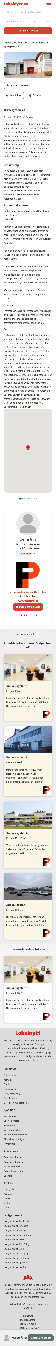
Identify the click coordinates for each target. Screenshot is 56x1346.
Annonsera (11, 1151)
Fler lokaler (27, 553)
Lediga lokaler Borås (14, 1239)
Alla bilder (15, 95)
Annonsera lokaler (13, 1157)
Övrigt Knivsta (39, 42)
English (7, 1084)
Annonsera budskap (14, 1162)
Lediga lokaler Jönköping (16, 1244)
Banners (8, 1175)
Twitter (39, 1304)
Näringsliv (9, 1189)
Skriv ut (36, 95)
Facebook (28, 1308)
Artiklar (8, 1183)
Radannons (9, 1125)
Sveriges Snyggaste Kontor (17, 1102)
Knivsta (26, 42)
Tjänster (9, 1110)
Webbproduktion (12, 1130)
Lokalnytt (10, 1068)
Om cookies (10, 1089)
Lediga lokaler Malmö (15, 1230)
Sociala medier (11, 1098)
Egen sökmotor (11, 1120)
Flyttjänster (9, 1143)
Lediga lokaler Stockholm (16, 1221)
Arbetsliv (8, 1194)
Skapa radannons (13, 1166)
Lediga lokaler (13, 42)
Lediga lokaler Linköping (16, 1253)
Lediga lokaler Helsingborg (17, 1235)
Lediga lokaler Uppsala (15, 1262)
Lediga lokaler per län (15, 1267)
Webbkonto (10, 1116)
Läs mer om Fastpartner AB (23, 592)
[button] (49, 54)
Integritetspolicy (12, 1093)
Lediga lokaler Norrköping (17, 1258)
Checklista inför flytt (14, 1139)
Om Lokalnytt (10, 1075)
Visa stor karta (29, 498)
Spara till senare (18, 85)
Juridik (7, 1198)
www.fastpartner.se (28, 600)
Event (6, 1207)
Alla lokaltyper (14, 21)
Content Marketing (13, 1171)
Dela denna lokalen (29, 606)
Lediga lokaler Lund (14, 1248)
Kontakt (8, 1079)
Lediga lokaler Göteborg (16, 1225)
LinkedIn (30, 1304)
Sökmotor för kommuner (16, 1134)
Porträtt (8, 1203)
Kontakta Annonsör (40, 1338)
